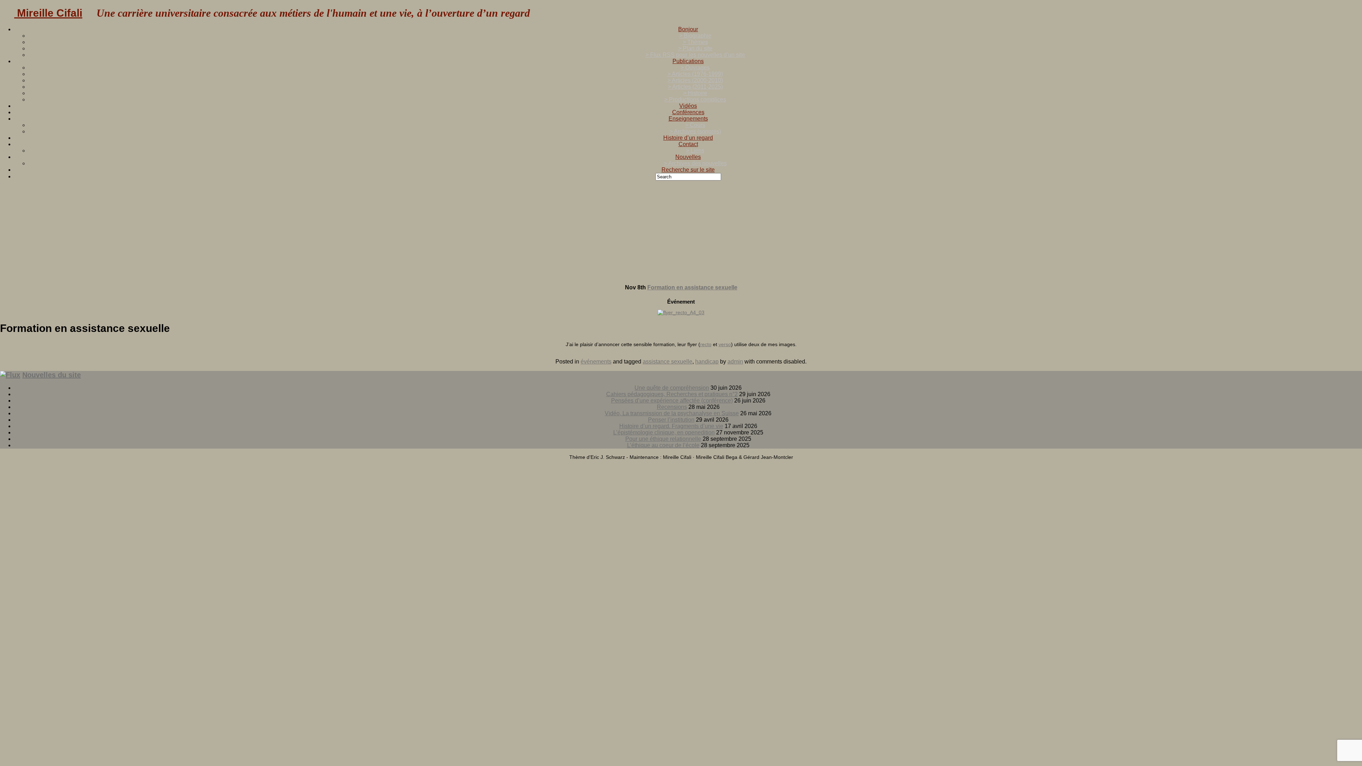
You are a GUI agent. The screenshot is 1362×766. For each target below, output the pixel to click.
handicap (707, 362)
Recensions (672, 407)
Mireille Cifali (48, 13)
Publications (688, 61)
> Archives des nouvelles (695, 163)
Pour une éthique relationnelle (663, 439)
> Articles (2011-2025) (695, 87)
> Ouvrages (695, 68)
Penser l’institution (671, 420)
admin (735, 362)
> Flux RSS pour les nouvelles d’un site (695, 55)
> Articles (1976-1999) (695, 74)
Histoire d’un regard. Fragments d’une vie (671, 426)
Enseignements (688, 119)
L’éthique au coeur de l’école (663, 445)
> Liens (695, 151)
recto (706, 344)
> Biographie (695, 36)
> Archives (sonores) (695, 131)
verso (725, 344)
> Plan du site (695, 48)
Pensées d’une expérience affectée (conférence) (672, 401)
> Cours (695, 125)
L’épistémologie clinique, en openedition (664, 432)
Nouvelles (688, 157)
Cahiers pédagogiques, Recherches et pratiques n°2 (672, 394)
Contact (688, 144)
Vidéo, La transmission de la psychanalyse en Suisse (672, 413)
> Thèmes (695, 42)
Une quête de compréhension (672, 388)
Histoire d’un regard (688, 138)
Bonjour (688, 29)
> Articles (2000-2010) (695, 80)
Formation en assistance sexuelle (692, 287)
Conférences (688, 112)
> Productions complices (695, 99)
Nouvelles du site (51, 375)
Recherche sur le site (688, 170)
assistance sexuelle (667, 362)
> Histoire (695, 93)
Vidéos (688, 106)
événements (596, 362)
